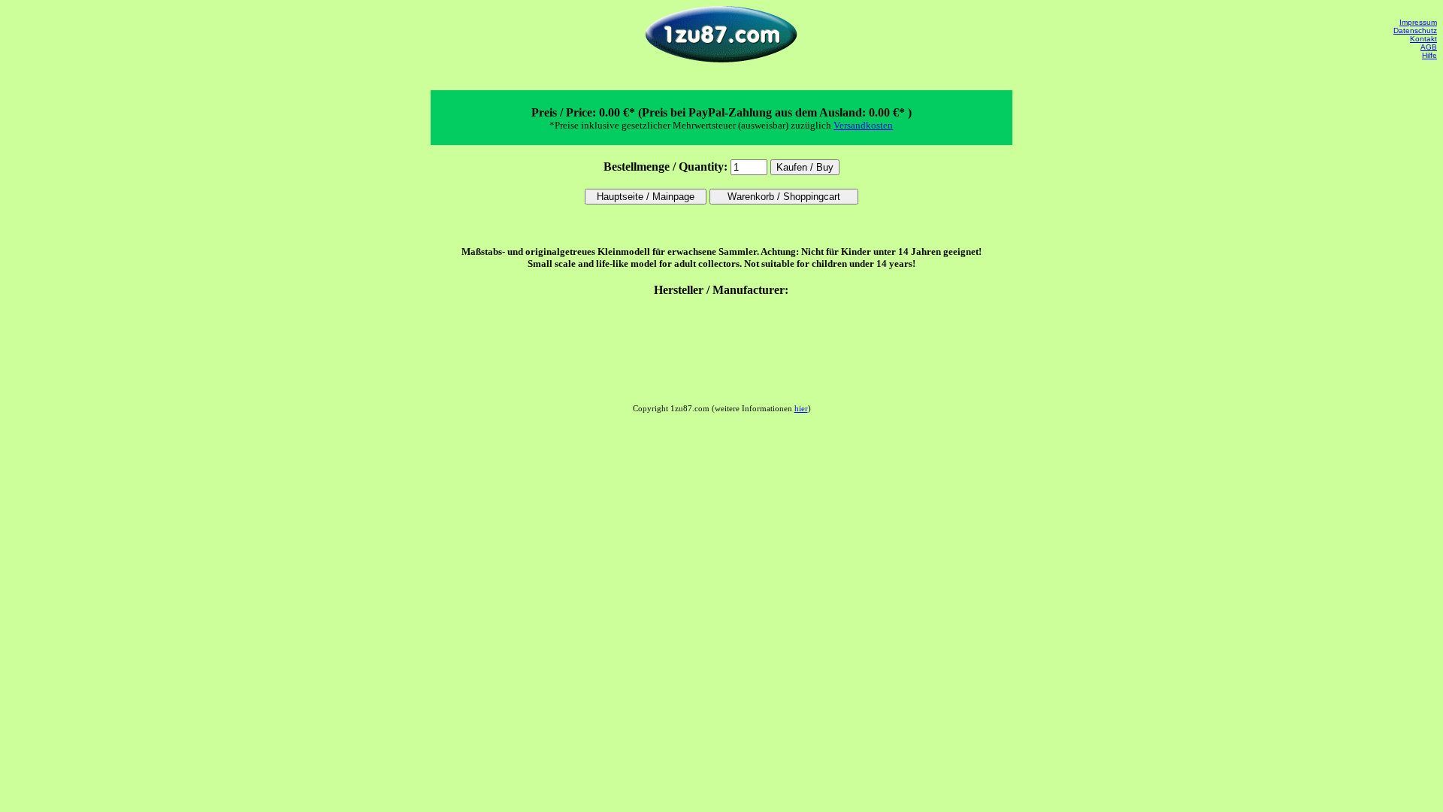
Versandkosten (863, 125)
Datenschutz (1415, 30)
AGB (1428, 47)
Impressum (1418, 22)
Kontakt (1423, 39)
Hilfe (1429, 55)
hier (801, 408)
